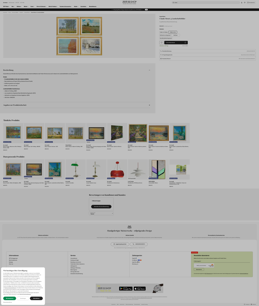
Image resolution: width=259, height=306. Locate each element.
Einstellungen (23, 298)
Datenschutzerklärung (7, 302)
